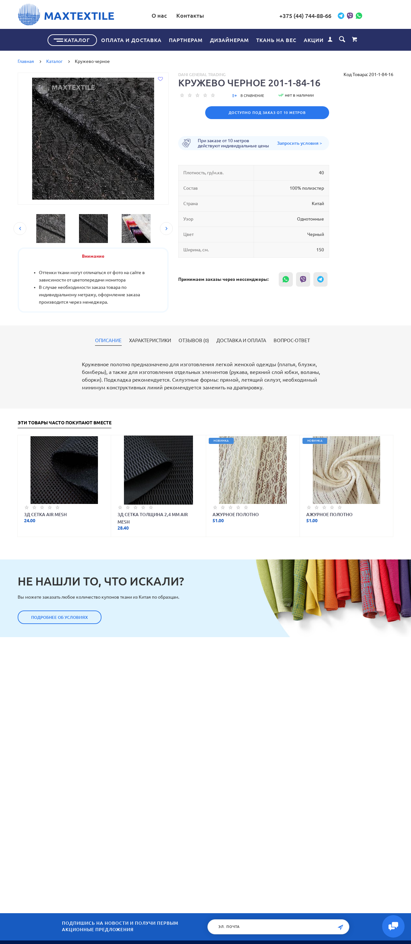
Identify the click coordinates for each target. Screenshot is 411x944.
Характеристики (150, 340)
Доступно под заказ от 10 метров (267, 113)
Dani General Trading (202, 74)
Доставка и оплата (241, 340)
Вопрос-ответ (292, 340)
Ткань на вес (276, 40)
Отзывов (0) (194, 340)
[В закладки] (160, 79)
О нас (159, 15)
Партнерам (186, 40)
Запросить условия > (299, 143)
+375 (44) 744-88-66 (305, 16)
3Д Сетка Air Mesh (45, 514)
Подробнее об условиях (59, 617)
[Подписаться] (340, 927)
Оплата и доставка (131, 40)
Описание (108, 340)
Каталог (77, 40)
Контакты (190, 15)
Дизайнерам (229, 40)
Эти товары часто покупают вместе (64, 422)
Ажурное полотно (236, 514)
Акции (314, 40)
